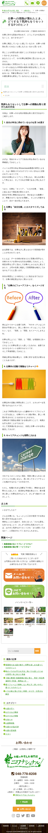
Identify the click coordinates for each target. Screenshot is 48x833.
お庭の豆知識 (10, 730)
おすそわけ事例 (11, 712)
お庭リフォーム (19, 622)
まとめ (7, 95)
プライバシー (24, 828)
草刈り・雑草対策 (41, 611)
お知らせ (9, 719)
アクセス (14, 825)
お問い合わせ (25, 809)
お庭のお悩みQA (12, 726)
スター (8, 734)
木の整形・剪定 (8, 611)
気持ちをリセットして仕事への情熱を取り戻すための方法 (23, 91)
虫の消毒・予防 (30, 611)
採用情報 (31, 825)
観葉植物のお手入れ (8, 633)
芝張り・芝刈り (8, 622)
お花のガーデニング (30, 622)
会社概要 (23, 825)
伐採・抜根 (19, 611)
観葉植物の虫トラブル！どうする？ (18, 544)
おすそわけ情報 (11, 715)
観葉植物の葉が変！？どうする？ (17, 547)
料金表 (25, 801)
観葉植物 (6, 825)
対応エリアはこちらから (25, 795)
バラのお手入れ (41, 622)
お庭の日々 (9, 708)
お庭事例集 (9, 723)
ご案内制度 (41, 825)
